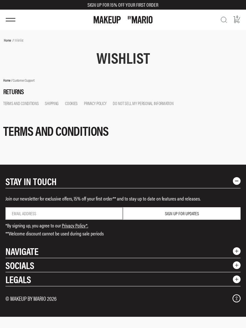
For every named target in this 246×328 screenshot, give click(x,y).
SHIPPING (52, 103)
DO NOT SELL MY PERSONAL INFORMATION (143, 103)
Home (7, 40)
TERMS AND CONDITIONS (20, 103)
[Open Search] (224, 20)
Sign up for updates (182, 213)
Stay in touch (31, 181)
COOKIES (71, 103)
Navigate (21, 251)
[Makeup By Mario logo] (123, 19)
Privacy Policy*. (75, 225)
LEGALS (18, 279)
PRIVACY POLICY (95, 103)
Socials (19, 265)
